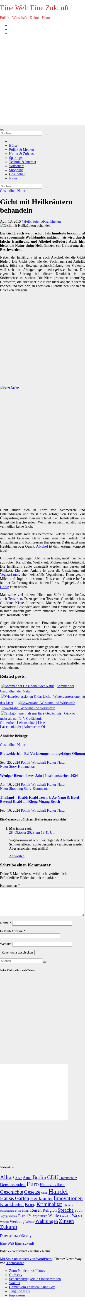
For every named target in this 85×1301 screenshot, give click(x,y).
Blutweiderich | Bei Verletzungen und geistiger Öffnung (42, 753)
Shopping (16, 170)
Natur (13, 178)
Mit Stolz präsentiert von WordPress (26, 1259)
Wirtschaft (16, 166)
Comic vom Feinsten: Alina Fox (32, 1287)
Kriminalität (49, 1204)
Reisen (36, 1210)
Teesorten (15, 599)
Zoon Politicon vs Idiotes (27, 1271)
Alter (18, 1178)
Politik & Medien (21, 149)
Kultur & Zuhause (22, 154)
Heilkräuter (41, 1198)
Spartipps (15, 158)
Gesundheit (17, 174)
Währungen (46, 1221)
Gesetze (32, 1192)
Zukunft (8, 1227)
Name (5, 923)
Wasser (77, 1216)
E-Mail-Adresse (12, 931)
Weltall (4, 1221)
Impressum (17, 1295)
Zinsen (66, 1221)
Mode (18, 1211)
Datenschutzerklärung (16, 1236)
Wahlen (54, 1215)
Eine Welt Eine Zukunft (34, 8)
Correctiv (15, 1275)
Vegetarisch (40, 1216)
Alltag (7, 1177)
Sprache (66, 1210)
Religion (50, 1210)
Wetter (29, 1221)
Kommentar (10, 885)
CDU (52, 1177)
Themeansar (15, 1263)
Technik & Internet (22, 162)
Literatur (68, 1205)
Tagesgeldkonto (8, 1216)
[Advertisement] (42, 82)
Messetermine (7, 1211)
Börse (13, 145)
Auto (27, 1177)
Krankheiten (12, 1204)
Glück (44, 1192)
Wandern (66, 1216)
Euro (33, 1184)
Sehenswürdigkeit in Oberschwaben (35, 1279)
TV (29, 1215)
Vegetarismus (9, 574)
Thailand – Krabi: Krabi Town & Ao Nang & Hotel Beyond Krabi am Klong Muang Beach (39, 799)
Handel (58, 1191)
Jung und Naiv (19, 1291)
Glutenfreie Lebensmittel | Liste (22, 723)
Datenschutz (68, 1178)
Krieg (30, 1204)
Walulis (14, 1283)
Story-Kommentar (22, 766)
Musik (25, 1210)
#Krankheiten (51, 221)
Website (5, 944)
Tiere (21, 1215)
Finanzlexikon (52, 1184)
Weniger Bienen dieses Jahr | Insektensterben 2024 (39, 776)
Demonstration (13, 1184)
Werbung (17, 1221)
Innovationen (68, 1198)
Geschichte (11, 1192)
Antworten (16, 856)
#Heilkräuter (30, 221)
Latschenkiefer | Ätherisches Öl (22, 727)
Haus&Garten (14, 1198)
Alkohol (42, 546)
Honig (4, 587)
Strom (79, 1210)
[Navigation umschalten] (2, 130)
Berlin (39, 1177)
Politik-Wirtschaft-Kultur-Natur (43, 762)
